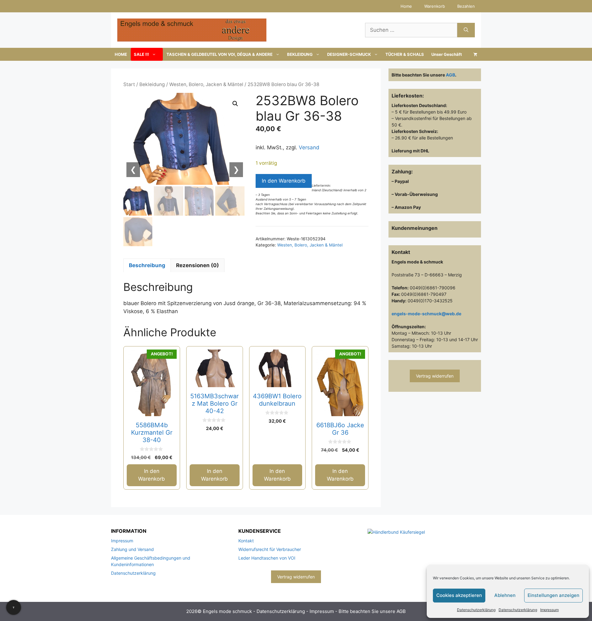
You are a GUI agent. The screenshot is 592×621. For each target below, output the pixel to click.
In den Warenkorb (284, 181)
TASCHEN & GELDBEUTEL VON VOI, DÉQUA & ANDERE (219, 54)
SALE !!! (141, 54)
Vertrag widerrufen (435, 376)
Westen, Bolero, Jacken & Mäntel (206, 84)
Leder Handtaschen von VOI (266, 558)
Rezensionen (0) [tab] (197, 265)
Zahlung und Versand (132, 549)
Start (129, 84)
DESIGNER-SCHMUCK (349, 54)
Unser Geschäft (446, 54)
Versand (309, 147)
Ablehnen (505, 595)
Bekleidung (152, 84)
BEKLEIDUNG (300, 54)
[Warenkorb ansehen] (475, 54)
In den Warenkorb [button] (151, 475)
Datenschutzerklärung (476, 609)
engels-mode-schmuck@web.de (426, 313)
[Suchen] (466, 30)
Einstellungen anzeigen (553, 595)
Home (406, 6)
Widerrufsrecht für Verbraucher (269, 549)
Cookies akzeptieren (459, 595)
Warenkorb (434, 6)
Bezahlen (466, 6)
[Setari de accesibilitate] (13, 607)
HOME (121, 54)
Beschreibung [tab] (147, 265)
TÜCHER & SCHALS (404, 54)
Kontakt (246, 540)
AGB (450, 74)
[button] (235, 103)
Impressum (549, 609)
